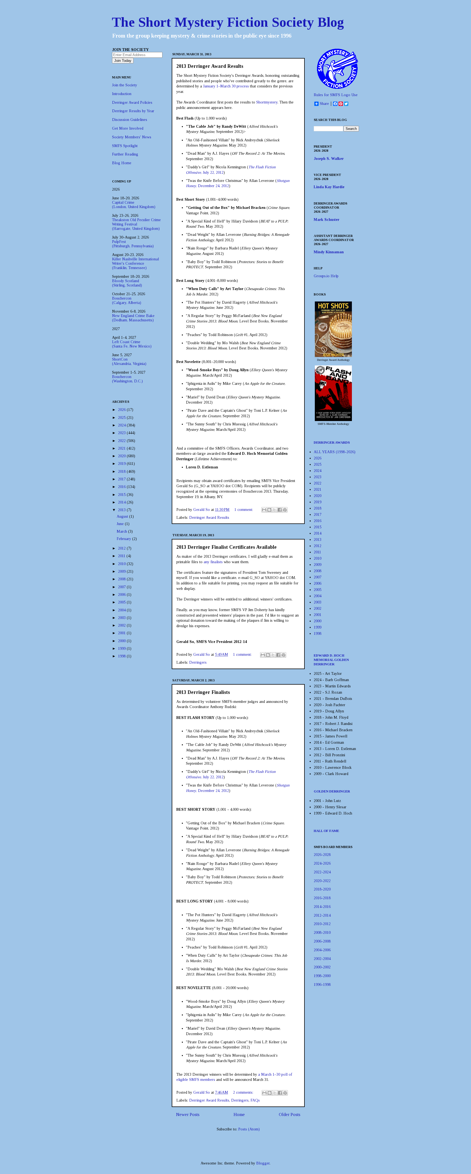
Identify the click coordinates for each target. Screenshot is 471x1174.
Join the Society (124, 85)
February (124, 539)
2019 (122, 464)
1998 (122, 656)
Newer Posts (188, 1114)
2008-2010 (322, 933)
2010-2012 (322, 924)
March (122, 531)
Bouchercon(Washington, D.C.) (127, 379)
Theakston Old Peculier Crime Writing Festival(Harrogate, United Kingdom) (136, 224)
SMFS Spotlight (125, 146)
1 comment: (244, 510)
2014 (122, 502)
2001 (122, 633)
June (121, 524)
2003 (122, 618)
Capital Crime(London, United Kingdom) (133, 204)
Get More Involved (127, 128)
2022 (122, 441)
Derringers (198, 662)
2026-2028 (322, 855)
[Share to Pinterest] (285, 510)
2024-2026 (322, 863)
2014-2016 (322, 907)
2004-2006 (322, 950)
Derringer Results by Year (133, 111)
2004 (122, 610)
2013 (122, 510)
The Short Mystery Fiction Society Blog (228, 22)
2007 (122, 587)
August (123, 516)
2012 (122, 548)
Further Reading (125, 154)
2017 (122, 479)
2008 (122, 579)
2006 (122, 595)
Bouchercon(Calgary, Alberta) (126, 300)
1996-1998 (322, 985)
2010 (122, 564)
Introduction (121, 94)
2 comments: (243, 1092)
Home (239, 1114)
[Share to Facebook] (279, 510)
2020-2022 (322, 881)
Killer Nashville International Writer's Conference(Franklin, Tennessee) (135, 263)
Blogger (263, 1163)
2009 (122, 571)
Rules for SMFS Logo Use (336, 95)
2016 (122, 487)
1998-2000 (322, 976)
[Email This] (264, 510)
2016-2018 (322, 898)
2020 (122, 456)
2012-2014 (322, 915)
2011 (122, 556)
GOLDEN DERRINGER (332, 791)
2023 (122, 433)
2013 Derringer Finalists (203, 692)
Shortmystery (266, 102)
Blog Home (121, 163)
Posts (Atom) (249, 1129)
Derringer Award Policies (132, 102)
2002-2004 (322, 959)
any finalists (213, 562)
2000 (122, 641)
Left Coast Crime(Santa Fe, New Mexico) (132, 344)
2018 (122, 471)
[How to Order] (333, 356)
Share (324, 104)
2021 (122, 448)
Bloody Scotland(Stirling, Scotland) (127, 283)
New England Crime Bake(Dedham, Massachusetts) (133, 318)
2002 (122, 625)
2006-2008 (322, 941)
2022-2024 (322, 872)
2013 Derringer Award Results (209, 66)
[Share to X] (274, 510)
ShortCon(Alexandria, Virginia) (129, 361)
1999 (122, 649)
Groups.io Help (326, 276)
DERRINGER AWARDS (332, 442)
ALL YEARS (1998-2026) (334, 452)
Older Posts (289, 1114)
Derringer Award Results (209, 518)
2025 (122, 418)
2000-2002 (322, 967)
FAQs (255, 1100)
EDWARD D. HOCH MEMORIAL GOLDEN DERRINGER (331, 659)
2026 (122, 410)
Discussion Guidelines (129, 120)
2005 (122, 602)
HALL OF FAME (326, 831)
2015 (122, 495)
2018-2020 (322, 889)
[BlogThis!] (269, 510)
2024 (122, 425)
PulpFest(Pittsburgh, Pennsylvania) (133, 244)
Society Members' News (131, 137)
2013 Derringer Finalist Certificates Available (226, 547)
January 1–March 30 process (226, 86)
